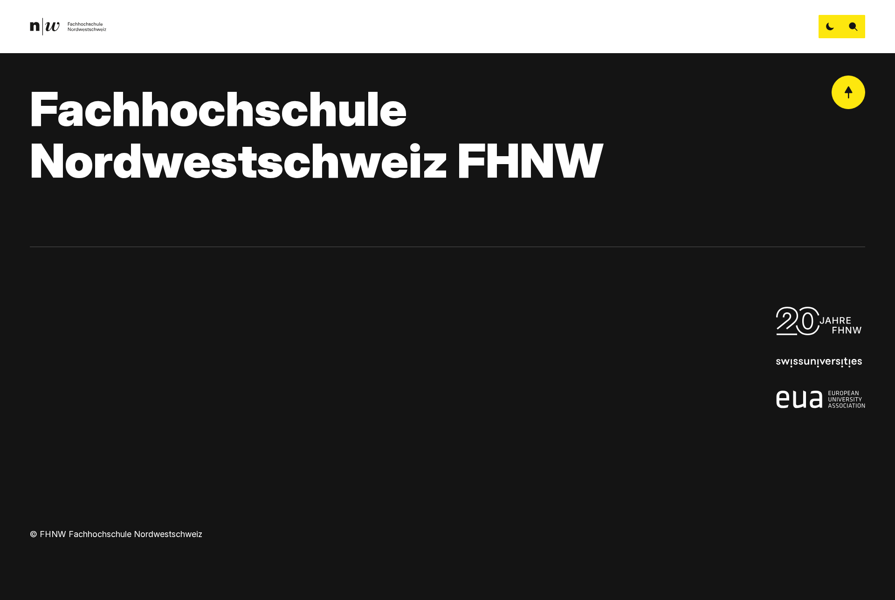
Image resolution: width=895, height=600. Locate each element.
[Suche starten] (853, 26)
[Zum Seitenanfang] (848, 92)
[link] (68, 26)
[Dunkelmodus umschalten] (830, 26)
